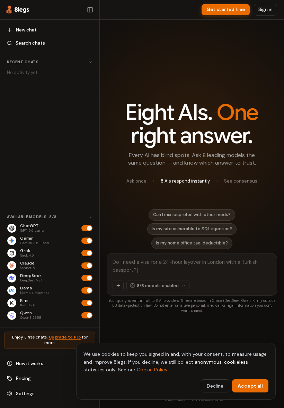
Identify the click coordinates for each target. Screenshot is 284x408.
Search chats (30, 43)
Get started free (225, 9)
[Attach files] (118, 285)
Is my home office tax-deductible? (192, 243)
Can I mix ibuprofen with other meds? (192, 214)
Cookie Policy (152, 370)
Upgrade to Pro (65, 337)
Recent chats (23, 62)
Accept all (250, 386)
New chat (26, 30)
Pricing (23, 378)
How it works (29, 364)
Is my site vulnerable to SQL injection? (192, 229)
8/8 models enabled (158, 285)
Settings (25, 394)
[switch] (86, 228)
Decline (215, 386)
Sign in (265, 9)
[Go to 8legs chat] (18, 10)
